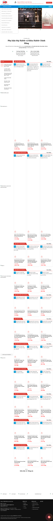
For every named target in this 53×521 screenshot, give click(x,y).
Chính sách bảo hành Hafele (7, 78)
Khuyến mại (25, 504)
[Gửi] (51, 7)
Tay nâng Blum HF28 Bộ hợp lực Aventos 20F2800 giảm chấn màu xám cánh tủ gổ (19, 336)
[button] (49, 3)
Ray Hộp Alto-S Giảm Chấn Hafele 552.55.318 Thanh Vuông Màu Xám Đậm (32, 361)
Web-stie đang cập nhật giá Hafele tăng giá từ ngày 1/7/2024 (8, 74)
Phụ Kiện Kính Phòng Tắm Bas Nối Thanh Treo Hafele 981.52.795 (45, 437)
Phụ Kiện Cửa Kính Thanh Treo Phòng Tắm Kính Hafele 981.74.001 (19, 437)
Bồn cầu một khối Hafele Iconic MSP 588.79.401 (46, 462)
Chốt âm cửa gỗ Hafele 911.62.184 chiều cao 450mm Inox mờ (19, 386)
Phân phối (31, 6)
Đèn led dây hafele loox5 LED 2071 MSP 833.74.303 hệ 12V (19, 312)
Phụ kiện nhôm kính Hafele (7, 18)
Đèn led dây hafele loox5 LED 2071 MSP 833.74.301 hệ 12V (46, 312)
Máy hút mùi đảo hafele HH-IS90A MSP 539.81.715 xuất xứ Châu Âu (46, 145)
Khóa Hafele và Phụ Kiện (6, 11)
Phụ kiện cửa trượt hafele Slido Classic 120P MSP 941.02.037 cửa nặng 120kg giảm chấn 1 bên (33, 412)
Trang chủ (21, 6)
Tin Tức (36, 6)
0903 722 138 (41, 3)
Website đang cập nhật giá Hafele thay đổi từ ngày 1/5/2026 (7, 65)
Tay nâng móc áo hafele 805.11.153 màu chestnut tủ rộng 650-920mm (32, 287)
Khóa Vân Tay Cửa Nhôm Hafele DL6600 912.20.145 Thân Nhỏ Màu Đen (32, 236)
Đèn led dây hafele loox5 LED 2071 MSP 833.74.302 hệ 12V (33, 312)
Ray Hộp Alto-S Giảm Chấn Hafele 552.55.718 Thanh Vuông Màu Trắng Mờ (19, 361)
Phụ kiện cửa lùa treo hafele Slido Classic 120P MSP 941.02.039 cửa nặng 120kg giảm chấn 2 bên (19, 412)
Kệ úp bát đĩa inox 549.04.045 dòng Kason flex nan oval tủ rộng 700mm (46, 261)
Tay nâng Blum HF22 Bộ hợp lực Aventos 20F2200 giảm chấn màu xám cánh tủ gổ (46, 336)
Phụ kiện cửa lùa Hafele (6, 20)
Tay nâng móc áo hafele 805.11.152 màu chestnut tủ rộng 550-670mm (45, 287)
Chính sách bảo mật (35, 509)
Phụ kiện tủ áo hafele (6, 27)
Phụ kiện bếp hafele (6, 22)
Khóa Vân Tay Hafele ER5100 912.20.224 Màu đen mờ (19, 236)
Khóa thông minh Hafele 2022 (7, 85)
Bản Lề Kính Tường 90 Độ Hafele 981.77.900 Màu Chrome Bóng (45, 386)
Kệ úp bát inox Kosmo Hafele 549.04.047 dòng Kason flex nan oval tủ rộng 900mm (19, 261)
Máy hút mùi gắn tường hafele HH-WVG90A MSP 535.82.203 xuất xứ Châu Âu (33, 145)
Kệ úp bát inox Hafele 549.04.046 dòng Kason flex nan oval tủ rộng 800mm (32, 261)
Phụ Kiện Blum (4, 25)
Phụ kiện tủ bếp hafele (6, 13)
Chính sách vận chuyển (35, 507)
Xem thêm (49, 61)
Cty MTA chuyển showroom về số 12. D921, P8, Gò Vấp (7, 69)
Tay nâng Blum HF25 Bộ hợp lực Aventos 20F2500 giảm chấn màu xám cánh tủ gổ (33, 336)
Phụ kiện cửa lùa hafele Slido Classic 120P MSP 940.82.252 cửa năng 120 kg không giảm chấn (46, 412)
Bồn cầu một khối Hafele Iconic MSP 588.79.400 (33, 462)
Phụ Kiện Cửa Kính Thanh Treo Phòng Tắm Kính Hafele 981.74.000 (33, 437)
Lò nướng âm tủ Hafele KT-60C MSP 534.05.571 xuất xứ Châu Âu (19, 145)
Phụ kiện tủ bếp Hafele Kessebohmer (8, 88)
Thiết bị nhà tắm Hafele (6, 29)
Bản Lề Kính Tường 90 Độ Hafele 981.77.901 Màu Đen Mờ (32, 386)
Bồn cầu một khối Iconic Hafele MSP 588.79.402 (19, 462)
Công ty (26, 6)
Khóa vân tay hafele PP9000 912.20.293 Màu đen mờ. (46, 236)
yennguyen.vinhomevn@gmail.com (8, 504)
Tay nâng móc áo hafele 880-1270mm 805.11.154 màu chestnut (19, 287)
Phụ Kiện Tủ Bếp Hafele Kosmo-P (7, 82)
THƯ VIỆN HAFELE (42, 6)
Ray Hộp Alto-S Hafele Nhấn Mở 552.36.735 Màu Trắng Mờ (46, 361)
